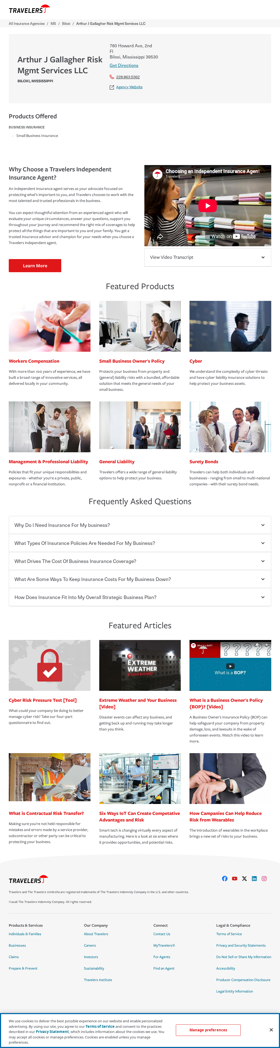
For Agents (161, 957)
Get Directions (124, 65)
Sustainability (94, 968)
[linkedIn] (256, 878)
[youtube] (237, 878)
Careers (90, 945)
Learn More (35, 265)
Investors (91, 957)
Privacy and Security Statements (241, 945)
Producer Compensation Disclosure (243, 980)
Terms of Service (229, 934)
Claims (14, 957)
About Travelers (96, 934)
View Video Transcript (171, 257)
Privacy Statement (52, 1031)
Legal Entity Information (234, 991)
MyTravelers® (164, 945)
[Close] (271, 1030)
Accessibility (225, 968)
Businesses (17, 945)
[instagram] (266, 878)
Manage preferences (208, 1030)
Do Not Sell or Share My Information (243, 957)
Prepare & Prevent (23, 968)
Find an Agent (163, 968)
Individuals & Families (25, 934)
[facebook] (227, 878)
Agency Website (129, 87)
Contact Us (161, 934)
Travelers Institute (98, 980)
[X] (247, 878)
